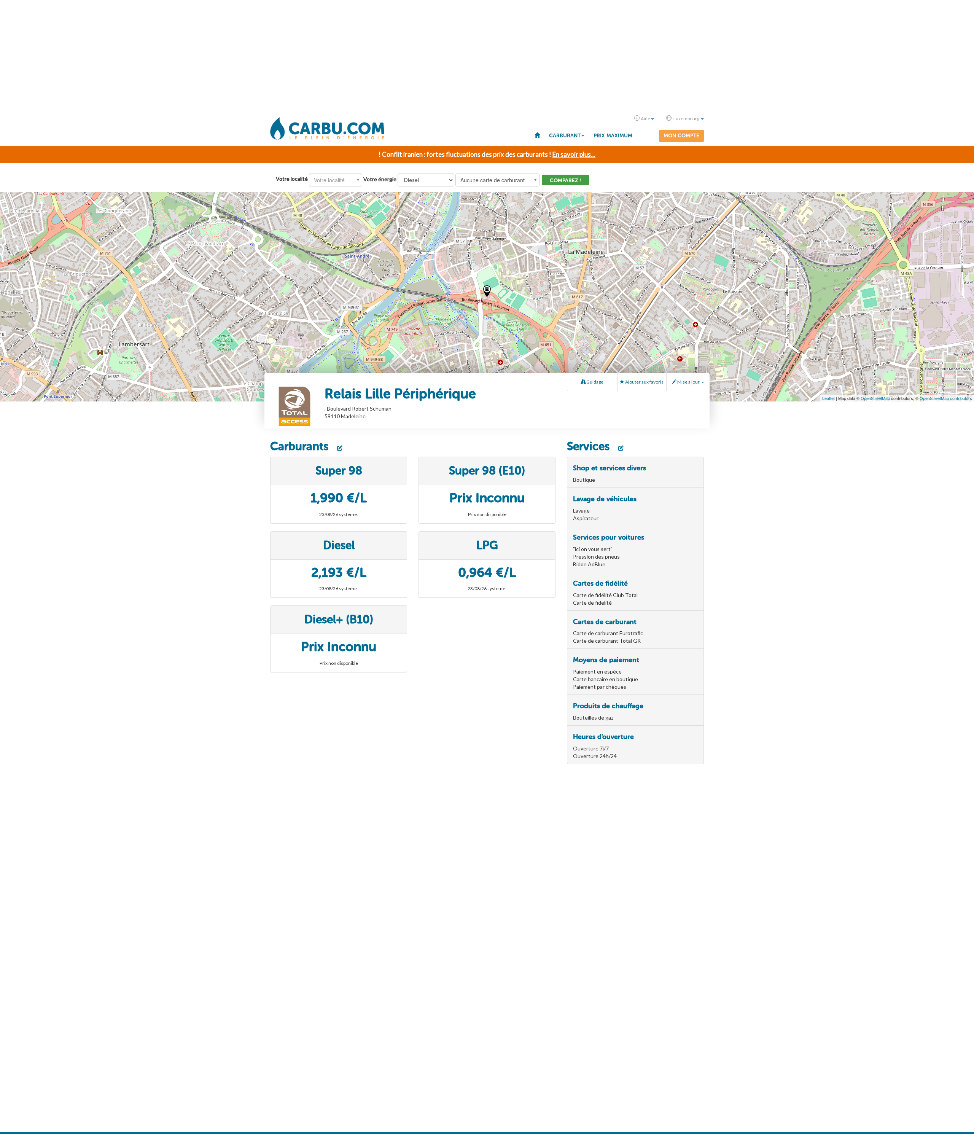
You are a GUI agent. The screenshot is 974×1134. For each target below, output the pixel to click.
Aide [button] (645, 118)
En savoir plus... (573, 154)
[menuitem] (537, 135)
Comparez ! (565, 180)
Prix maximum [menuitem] (613, 135)
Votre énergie (379, 179)
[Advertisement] (487, 55)
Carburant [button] (565, 135)
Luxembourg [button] (686, 118)
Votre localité (292, 178)
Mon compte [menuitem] (681, 135)
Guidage (594, 382)
